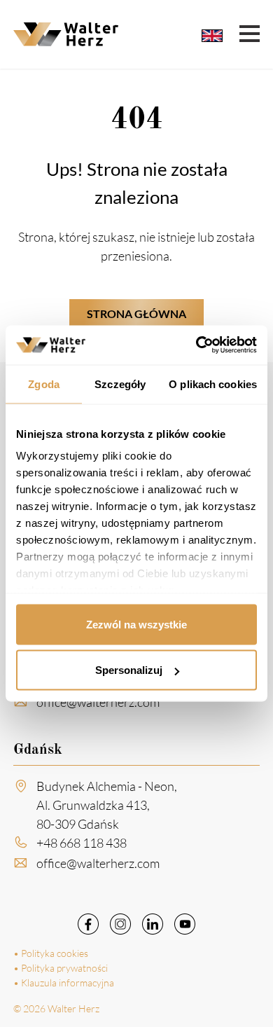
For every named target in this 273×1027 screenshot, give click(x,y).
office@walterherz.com (98, 702)
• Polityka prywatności (60, 968)
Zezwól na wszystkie (136, 624)
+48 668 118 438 (81, 842)
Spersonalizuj (128, 670)
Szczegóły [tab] (120, 384)
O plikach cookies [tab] (213, 384)
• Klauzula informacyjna (63, 982)
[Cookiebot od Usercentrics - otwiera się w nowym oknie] (196, 345)
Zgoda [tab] (43, 384)
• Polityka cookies (50, 953)
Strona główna (136, 313)
